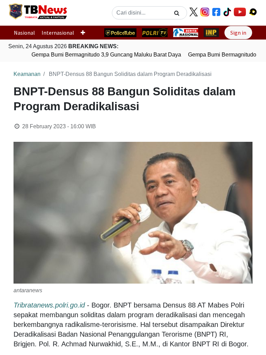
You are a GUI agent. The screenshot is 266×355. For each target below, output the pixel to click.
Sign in (238, 32)
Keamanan (27, 74)
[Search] (177, 12)
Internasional (58, 32)
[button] (86, 33)
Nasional (24, 32)
